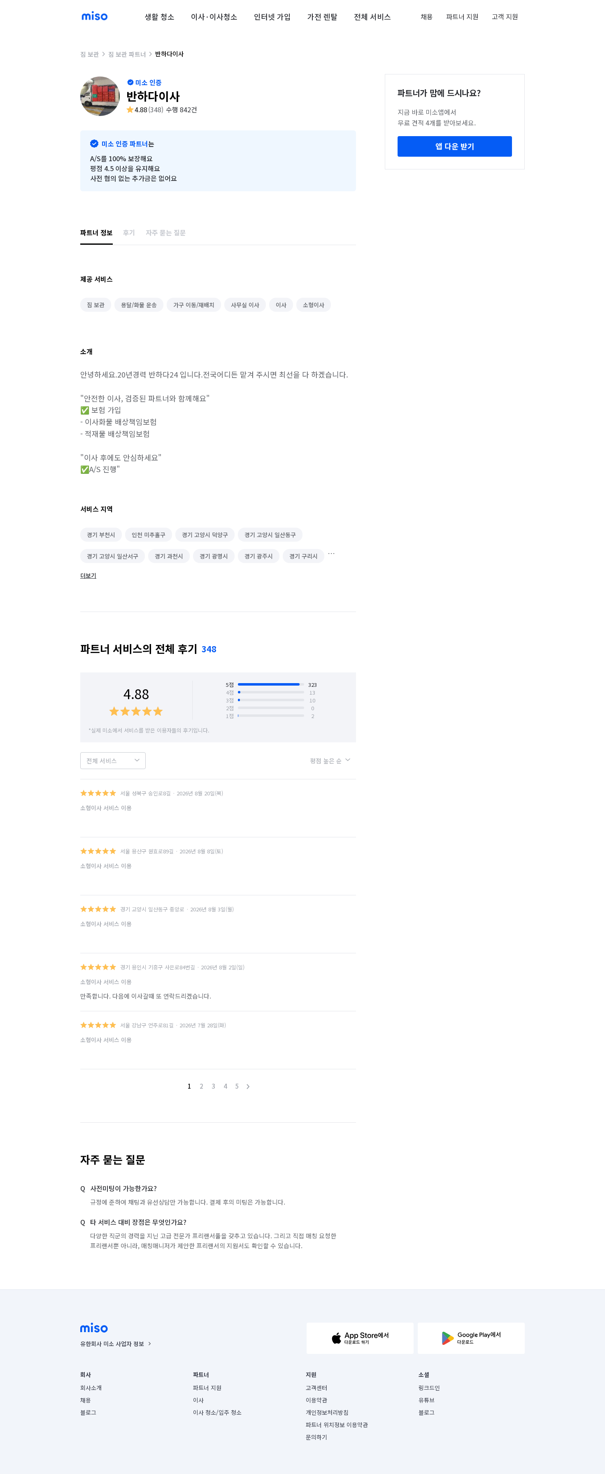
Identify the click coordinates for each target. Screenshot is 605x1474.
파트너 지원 (462, 16)
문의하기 (316, 1437)
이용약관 (316, 1400)
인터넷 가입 (272, 16)
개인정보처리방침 (327, 1412)
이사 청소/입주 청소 (217, 1412)
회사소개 (91, 1388)
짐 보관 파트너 (127, 54)
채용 (427, 16)
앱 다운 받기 (455, 146)
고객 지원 (505, 16)
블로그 (88, 1412)
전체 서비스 (372, 16)
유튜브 (427, 1400)
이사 (198, 1400)
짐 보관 (89, 54)
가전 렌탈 (322, 16)
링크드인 (429, 1388)
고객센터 (316, 1388)
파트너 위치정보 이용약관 (337, 1425)
